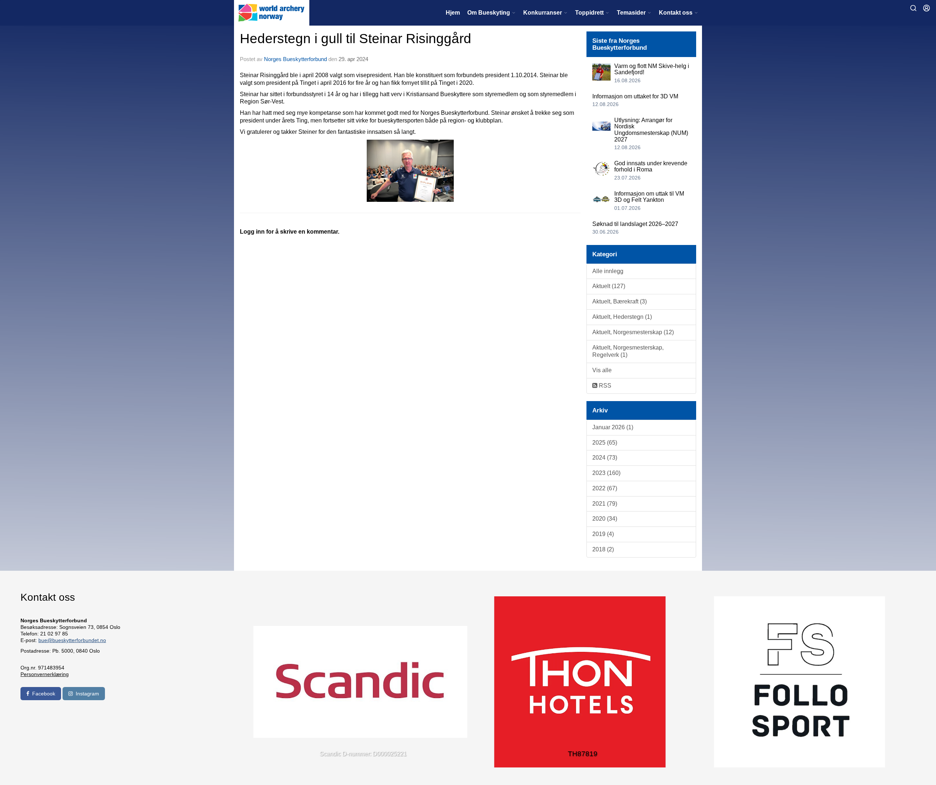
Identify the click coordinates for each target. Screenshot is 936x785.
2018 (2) (603, 549)
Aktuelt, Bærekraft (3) (619, 301)
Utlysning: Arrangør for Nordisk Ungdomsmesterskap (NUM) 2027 (651, 130)
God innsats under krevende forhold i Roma (650, 166)
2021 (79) (604, 504)
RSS (604, 385)
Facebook (43, 694)
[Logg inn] (926, 8)
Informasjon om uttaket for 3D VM (635, 96)
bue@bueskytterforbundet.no (72, 640)
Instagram (87, 694)
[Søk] (913, 8)
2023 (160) (606, 473)
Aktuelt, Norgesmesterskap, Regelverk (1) (628, 351)
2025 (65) (604, 442)
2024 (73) (604, 457)
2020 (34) (604, 519)
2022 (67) (604, 488)
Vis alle (602, 370)
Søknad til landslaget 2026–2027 (635, 224)
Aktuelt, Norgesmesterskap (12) (633, 332)
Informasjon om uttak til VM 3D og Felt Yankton (649, 196)
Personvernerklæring (44, 674)
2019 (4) (603, 534)
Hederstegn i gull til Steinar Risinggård (355, 38)
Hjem (453, 13)
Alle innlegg (607, 271)
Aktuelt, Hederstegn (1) (622, 317)
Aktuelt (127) (608, 286)
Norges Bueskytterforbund (295, 59)
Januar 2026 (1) (612, 427)
